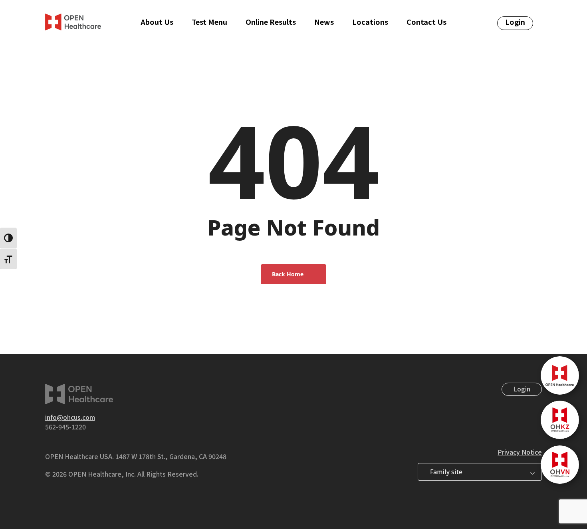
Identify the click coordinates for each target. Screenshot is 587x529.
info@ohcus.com (70, 417)
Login (521, 388)
